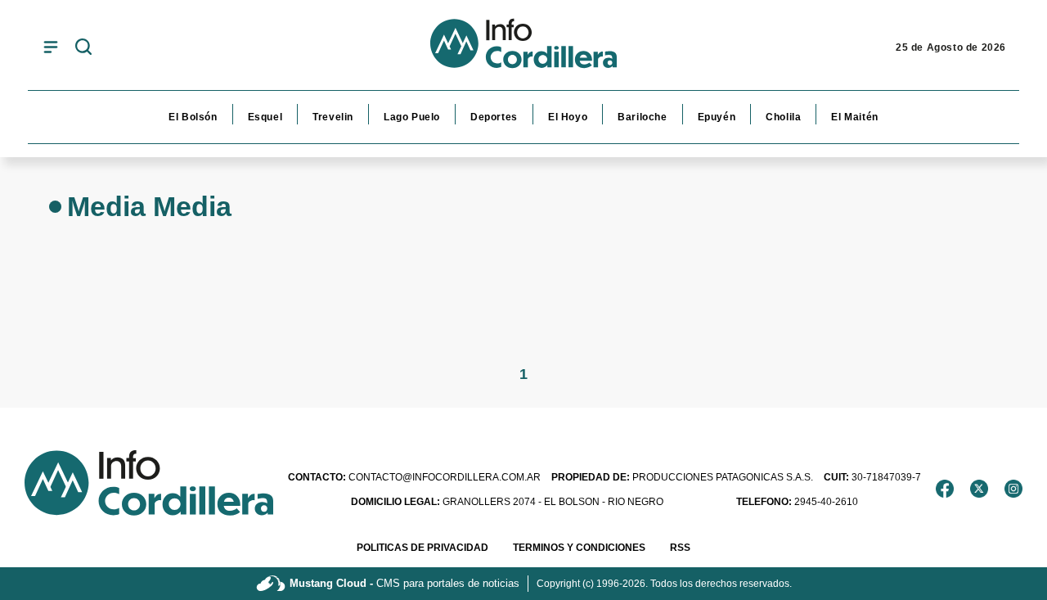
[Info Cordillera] (523, 47)
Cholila (783, 117)
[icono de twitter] (979, 489)
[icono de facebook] (945, 489)
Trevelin (332, 117)
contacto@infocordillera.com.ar (414, 477)
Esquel (265, 117)
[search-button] (83, 48)
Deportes (494, 117)
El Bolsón (193, 117)
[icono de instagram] (1013, 489)
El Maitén (854, 117)
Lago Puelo (412, 117)
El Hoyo (567, 117)
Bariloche (642, 117)
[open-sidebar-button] (51, 46)
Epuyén (717, 117)
